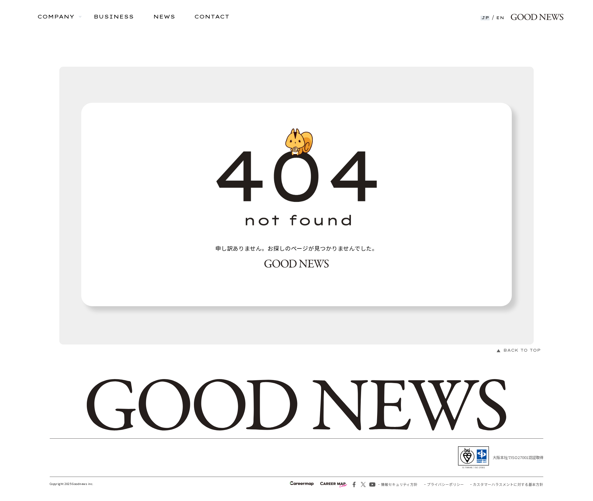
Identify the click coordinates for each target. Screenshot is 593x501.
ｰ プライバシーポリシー (444, 484)
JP (486, 18)
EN (500, 18)
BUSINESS (114, 17)
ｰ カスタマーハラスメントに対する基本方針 (506, 484)
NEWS (164, 17)
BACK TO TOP (522, 350)
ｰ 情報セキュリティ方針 (398, 484)
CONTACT (211, 17)
